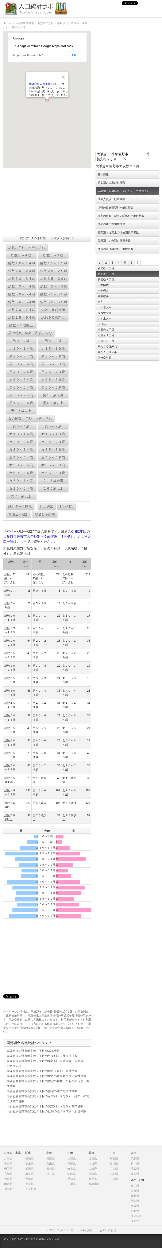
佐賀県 (135, 1190)
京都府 (93, 1163)
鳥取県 (114, 1158)
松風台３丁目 (106, 341)
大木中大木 (104, 313)
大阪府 (93, 1168)
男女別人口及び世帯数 (111, 182)
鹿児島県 (136, 1216)
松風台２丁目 (106, 335)
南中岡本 (103, 285)
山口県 (114, 1178)
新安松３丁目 (106, 279)
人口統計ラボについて (59, 1230)
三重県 (72, 1183)
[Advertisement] (47, 201)
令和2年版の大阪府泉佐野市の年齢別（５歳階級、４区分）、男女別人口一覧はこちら (47, 536)
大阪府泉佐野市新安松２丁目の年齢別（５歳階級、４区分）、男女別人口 (48, 1063)
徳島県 (135, 1158)
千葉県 (29, 1178)
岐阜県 (72, 1168)
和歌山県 (94, 1183)
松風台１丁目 (106, 329)
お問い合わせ (108, 1230)
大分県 (135, 1205)
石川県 (50, 1168)
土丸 (100, 301)
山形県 (8, 1183)
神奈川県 (30, 1188)
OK (74, 55)
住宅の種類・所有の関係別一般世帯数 (121, 215)
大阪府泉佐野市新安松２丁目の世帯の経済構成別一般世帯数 (46, 1111)
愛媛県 (135, 1168)
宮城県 (8, 1173)
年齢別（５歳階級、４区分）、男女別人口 (124, 191)
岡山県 (114, 1168)
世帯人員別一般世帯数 (111, 199)
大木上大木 (104, 318)
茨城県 (29, 1158)
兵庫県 (93, 1173)
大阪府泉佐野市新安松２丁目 (46, 83)
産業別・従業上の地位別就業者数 (118, 232)
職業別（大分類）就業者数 (114, 240)
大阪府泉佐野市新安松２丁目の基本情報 (33, 1050)
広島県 (114, 1173)
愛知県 (72, 1178)
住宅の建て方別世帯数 (111, 224)
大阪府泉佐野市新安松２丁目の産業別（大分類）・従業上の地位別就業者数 (48, 1098)
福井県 (50, 1173)
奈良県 (93, 1178)
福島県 (8, 1188)
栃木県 (29, 1163)
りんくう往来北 (107, 346)
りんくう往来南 (107, 352)
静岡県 (72, 1173)
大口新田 (103, 324)
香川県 (135, 1163)
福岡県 (135, 1185)
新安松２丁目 (45, 23)
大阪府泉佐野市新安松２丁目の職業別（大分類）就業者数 (45, 1106)
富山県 (50, 1163)
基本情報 (103, 174)
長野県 (72, 1163)
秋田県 (8, 1178)
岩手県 (8, 1168)
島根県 (114, 1163)
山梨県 (72, 1158)
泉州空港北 (104, 357)
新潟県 (50, 1158)
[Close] (63, 77)
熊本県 (135, 1200)
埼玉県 (29, 1173)
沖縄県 (135, 1221)
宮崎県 (135, 1211)
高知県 (135, 1173)
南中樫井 (103, 290)
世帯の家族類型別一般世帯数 (115, 207)
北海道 (8, 1158)
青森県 (8, 1163)
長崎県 (135, 1195)
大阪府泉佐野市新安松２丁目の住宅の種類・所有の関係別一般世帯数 (48, 1083)
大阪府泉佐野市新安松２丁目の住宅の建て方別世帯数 (42, 1091)
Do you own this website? (28, 55)
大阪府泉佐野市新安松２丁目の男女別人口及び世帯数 (42, 1056)
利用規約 (86, 1230)
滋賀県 (93, 1158)
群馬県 (29, 1168)
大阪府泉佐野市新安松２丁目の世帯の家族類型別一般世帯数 (46, 1076)
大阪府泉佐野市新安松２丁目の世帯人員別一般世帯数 (42, 1071)
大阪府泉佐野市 (24, 23)
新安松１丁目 (106, 268)
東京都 (29, 1183)
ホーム (7, 23)
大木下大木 (104, 307)
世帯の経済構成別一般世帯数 (115, 249)
